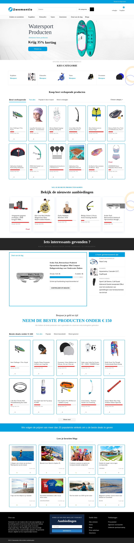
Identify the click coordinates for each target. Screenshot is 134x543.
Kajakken (31, 17)
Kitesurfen (42, 17)
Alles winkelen (93, 522)
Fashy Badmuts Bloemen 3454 (63, 216)
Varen (53, 17)
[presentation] (11, 206)
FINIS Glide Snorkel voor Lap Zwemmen (36, 166)
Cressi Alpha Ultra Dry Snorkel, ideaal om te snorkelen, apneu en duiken (76, 129)
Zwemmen (63, 17)
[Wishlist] (114, 8)
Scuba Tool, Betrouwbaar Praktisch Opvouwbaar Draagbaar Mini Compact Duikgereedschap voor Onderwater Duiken (112, 220)
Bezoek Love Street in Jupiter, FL (50, 463)
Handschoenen (104, 278)
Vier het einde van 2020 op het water (81, 495)
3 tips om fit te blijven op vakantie (20, 495)
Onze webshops (94, 530)
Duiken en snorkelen (16, 17)
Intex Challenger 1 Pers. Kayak (19, 362)
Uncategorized (44, 500)
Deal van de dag (76, 17)
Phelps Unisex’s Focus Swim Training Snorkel (89, 216)
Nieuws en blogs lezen (120, 1)
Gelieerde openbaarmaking (116, 527)
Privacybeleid (112, 522)
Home (91, 524)
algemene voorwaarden (115, 524)
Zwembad (101, 468)
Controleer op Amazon (60, 288)
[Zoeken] (92, 9)
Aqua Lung (103, 261)
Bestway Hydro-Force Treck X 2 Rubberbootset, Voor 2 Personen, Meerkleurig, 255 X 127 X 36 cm (115, 130)
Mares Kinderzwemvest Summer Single (95, 128)
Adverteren (92, 533)
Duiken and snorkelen (106, 258)
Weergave (13, 78)
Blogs (87, 17)
